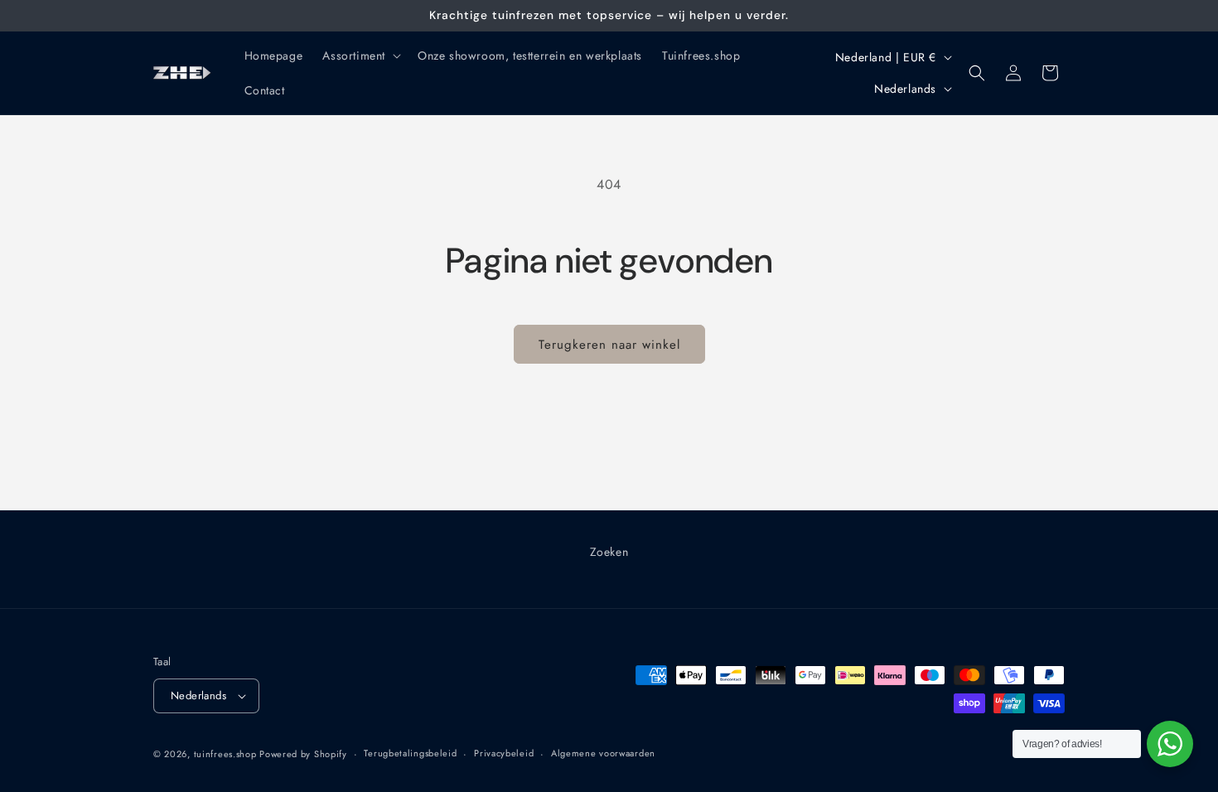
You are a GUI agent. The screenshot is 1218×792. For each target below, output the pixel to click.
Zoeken (609, 551)
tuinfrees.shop (227, 754)
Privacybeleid (504, 753)
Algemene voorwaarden (603, 753)
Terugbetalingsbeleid (410, 753)
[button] (360, 55)
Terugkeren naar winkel (609, 345)
